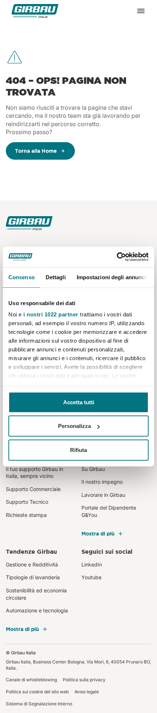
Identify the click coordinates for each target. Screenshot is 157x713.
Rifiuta (78, 450)
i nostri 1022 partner (50, 314)
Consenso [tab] (21, 277)
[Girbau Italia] (35, 11)
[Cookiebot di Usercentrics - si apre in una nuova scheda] (117, 257)
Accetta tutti (78, 402)
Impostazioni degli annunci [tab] (111, 277)
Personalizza (74, 426)
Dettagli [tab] (56, 277)
